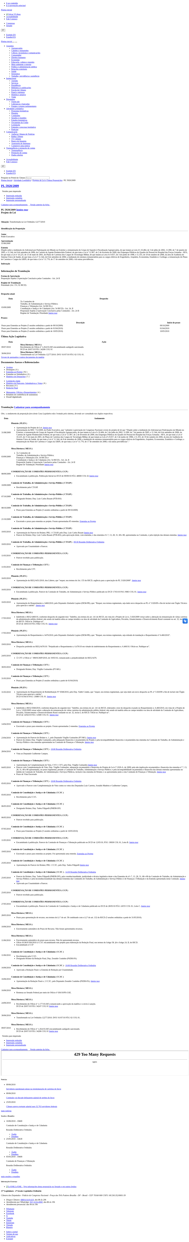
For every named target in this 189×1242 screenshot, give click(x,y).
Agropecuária (16, 48)
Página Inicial (6, 180)
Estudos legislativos (19, 120)
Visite (13, 97)
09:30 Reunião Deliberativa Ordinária (89, 542)
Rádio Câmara (17, 136)
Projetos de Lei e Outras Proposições (47, 180)
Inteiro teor (22, 209)
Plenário (14, 113)
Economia (15, 60)
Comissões (15, 115)
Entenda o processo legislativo (23, 127)
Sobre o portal (12, 1232)
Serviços (14, 83)
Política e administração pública (24, 67)
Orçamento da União (19, 122)
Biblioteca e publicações (21, 88)
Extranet (9, 1239)
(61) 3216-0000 (36, 1202)
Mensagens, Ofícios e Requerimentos (21, 392)
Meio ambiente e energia (21, 64)
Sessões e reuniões (18, 118)
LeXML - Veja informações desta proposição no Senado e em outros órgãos (45, 1186)
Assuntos (10, 46)
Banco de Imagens (18, 141)
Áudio (13, 1134)
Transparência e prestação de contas (20, 148)
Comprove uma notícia (20, 146)
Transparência (17, 150)
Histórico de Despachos (15, 376)
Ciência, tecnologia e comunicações (25, 53)
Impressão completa (14, 198)
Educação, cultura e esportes (22, 62)
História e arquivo (18, 95)
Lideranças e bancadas (20, 104)
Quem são (15, 102)
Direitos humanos (18, 57)
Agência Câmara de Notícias (23, 134)
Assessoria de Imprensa (20, 143)
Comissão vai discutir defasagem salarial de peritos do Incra (30, 1098)
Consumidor (16, 55)
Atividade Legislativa (15, 108)
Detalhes (14, 1136)
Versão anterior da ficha (39, 205)
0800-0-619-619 (27, 1200)
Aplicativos (10, 1236)
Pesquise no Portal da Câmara (13, 178)
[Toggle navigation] (13, 42)
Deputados (10, 99)
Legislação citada (13, 381)
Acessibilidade (12, 16)
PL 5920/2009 (10, 185)
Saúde (13, 71)
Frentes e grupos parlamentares (23, 106)
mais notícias (6, 1111)
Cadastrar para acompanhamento (15, 205)
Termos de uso (12, 1234)
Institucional (11, 78)
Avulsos (9, 367)
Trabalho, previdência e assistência (25, 76)
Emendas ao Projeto (14, 372)
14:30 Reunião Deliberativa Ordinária (80, 872)
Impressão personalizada (16, 200)
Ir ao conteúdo (12, 3)
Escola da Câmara (18, 90)
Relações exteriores (19, 69)
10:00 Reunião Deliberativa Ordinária (66, 749)
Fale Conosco (11, 19)
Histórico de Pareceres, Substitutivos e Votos (24, 383)
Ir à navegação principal (16, 5)
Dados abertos (17, 155)
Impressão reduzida (14, 196)
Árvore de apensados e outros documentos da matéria (22, 357)
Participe (14, 129)
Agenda (14, 81)
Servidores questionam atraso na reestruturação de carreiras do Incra (33, 1089)
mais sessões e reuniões (10, 1176)
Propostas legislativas (20, 111)
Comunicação (11, 132)
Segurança (15, 74)
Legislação (15, 125)
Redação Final (12, 388)
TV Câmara (16, 139)
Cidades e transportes (20, 50)
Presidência (16, 85)
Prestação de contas (19, 153)
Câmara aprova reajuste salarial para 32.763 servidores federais (31, 1106)
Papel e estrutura (18, 92)
